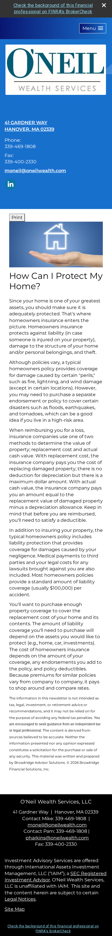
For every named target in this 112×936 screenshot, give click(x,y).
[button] (92, 28)
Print (17, 217)
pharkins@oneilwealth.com (57, 838)
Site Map (15, 909)
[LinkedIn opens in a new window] (10, 184)
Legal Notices (20, 899)
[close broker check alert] (104, 5)
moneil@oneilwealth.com (35, 170)
